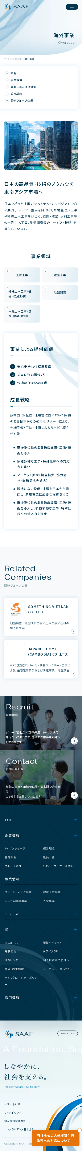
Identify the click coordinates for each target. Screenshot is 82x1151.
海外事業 (29, 59)
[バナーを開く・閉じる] (79, 1130)
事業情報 (17, 59)
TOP (6, 59)
